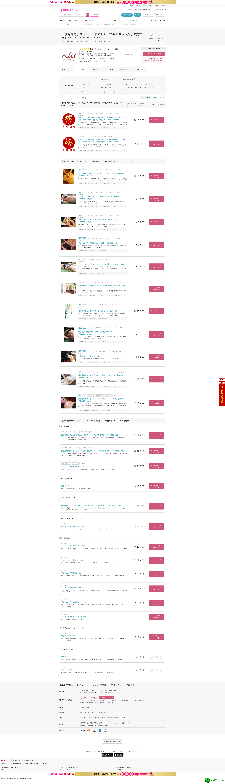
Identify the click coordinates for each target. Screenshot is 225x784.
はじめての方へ (129, 9)
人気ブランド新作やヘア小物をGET (69, 767)
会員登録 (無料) (127, 15)
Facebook (133, 751)
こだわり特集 (139, 69)
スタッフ (110, 69)
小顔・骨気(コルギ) (150, 84)
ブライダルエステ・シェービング (132, 88)
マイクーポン (149, 15)
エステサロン (94, 20)
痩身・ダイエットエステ (73, 24)
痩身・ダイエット (106, 87)
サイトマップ (106, 751)
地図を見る (125, 717)
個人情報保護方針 (11, 778)
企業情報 (3, 778)
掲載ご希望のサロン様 (160, 9)
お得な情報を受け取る (146, 9)
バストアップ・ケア (151, 87)
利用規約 (99, 751)
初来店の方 (104, 79)
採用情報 (29, 778)
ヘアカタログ (123, 20)
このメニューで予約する (156, 120)
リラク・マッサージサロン (108, 20)
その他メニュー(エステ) (108, 92)
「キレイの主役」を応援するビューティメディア (13, 767)
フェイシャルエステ (84, 84)
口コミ (95, 69)
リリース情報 (127, 751)
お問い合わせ (114, 751)
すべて (81, 79)
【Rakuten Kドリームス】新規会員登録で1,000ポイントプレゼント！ (29, 763)
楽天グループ (150, 5)
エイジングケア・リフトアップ (132, 84)
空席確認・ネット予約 (153, 54)
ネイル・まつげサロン (80, 20)
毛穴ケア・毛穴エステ (107, 84)
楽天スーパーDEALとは (157, 104)
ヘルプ (137, 9)
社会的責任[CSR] (21, 778)
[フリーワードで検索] (87, 15)
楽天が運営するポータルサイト (124, 767)
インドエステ (83, 92)
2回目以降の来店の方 (129, 79)
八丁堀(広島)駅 (98, 24)
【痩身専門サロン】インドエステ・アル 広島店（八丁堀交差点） (119, 24)
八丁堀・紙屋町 (89, 24)
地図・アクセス (125, 69)
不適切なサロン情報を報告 (112, 741)
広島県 (82, 24)
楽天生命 (157, 5)
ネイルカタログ (134, 20)
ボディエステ (83, 87)
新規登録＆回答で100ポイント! (137, 5)
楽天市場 (163, 5)
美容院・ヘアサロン (65, 20)
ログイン (137, 15)
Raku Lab (162, 20)
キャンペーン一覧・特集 (149, 20)
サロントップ (66, 69)
